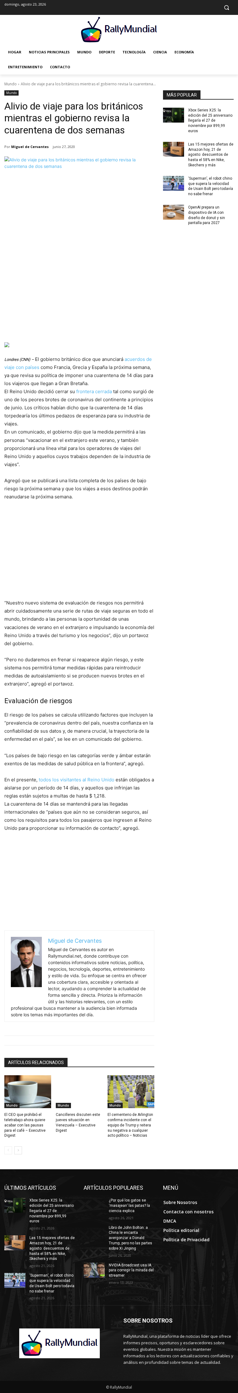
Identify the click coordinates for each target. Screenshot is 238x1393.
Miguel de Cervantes (30, 146)
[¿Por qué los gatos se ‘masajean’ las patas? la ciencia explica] (94, 1205)
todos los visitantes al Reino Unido (77, 780)
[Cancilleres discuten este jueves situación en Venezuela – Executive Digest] (79, 1091)
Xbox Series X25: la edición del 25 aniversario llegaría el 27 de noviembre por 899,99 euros (210, 120)
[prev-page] (8, 1150)
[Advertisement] (79, 295)
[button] (226, 7)
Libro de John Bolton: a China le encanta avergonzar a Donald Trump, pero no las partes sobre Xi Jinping (130, 1238)
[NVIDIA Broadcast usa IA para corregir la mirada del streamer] (94, 1270)
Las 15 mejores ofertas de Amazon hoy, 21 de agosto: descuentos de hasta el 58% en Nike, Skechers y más (210, 154)
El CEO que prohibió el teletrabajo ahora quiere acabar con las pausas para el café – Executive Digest (25, 1125)
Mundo (10, 84)
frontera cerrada (94, 391)
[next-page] (18, 1150)
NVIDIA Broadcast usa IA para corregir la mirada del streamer (131, 1270)
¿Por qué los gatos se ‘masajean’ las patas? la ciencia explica (129, 1205)
